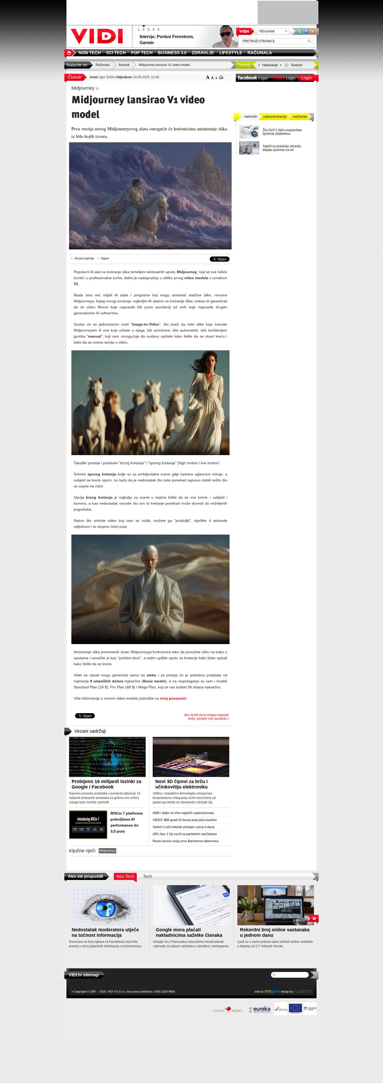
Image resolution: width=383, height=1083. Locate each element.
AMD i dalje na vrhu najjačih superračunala (183, 813)
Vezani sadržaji (84, 258)
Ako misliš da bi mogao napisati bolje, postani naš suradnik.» (206, 716)
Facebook (306, 31)
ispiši (221, 77)
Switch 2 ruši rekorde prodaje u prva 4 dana (183, 827)
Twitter (300, 31)
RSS (312, 31)
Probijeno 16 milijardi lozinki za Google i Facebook (106, 784)
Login (306, 78)
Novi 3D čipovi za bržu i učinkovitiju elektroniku (181, 784)
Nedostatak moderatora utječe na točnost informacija (105, 932)
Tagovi (105, 258)
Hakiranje (270, 65)
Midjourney (107, 851)
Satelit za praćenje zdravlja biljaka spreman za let (282, 148)
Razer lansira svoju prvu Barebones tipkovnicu (186, 841)
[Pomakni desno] (312, 918)
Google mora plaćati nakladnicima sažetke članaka (189, 932)
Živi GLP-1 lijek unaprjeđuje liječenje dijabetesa (282, 132)
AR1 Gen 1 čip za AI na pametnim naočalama (185, 834)
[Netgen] (271, 991)
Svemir (296, 65)
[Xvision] (302, 991)
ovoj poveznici (173, 698)
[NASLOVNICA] (70, 52)
